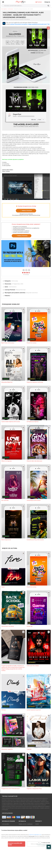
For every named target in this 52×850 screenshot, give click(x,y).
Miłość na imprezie (6, 461)
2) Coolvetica (5, 164)
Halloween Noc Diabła (33, 665)
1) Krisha (4, 162)
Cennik (37, 824)
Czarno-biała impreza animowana (10, 421)
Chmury (3, 710)
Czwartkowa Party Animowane (35, 539)
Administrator (13, 286)
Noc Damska (5, 500)
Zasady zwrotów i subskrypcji (25, 824)
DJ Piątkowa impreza (32, 421)
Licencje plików (5, 824)
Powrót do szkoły (31, 343)
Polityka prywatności (46, 837)
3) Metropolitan (6, 165)
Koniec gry (29, 626)
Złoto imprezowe (6, 539)
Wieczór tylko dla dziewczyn (34, 461)
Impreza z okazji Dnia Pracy (34, 788)
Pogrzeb (29, 749)
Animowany (14, 281)
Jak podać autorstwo (32, 292)
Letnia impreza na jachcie (34, 710)
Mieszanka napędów (7, 749)
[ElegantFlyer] (21, 2)
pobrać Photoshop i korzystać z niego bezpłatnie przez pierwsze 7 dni (29, 24)
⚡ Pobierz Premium (26, 210)
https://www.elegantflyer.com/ (35, 834)
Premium (39, 2)
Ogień (3, 587)
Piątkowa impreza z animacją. (35, 382)
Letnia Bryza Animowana (33, 500)
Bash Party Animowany (7, 343)
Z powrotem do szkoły (7, 626)
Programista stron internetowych (10, 788)
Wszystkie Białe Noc (7, 382)
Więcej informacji (20, 289)
